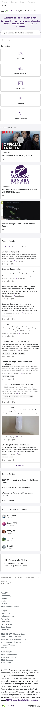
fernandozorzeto (7, 313)
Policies (4, 604)
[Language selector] (20, 11)
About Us (5, 593)
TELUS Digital (6, 652)
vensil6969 (5, 333)
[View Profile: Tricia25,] (4, 539)
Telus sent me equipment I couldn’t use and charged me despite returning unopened (19, 287)
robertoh (4, 350)
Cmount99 (5, 454)
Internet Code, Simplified (11, 637)
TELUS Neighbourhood (9, 40)
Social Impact (6, 6)
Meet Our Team (8, 501)
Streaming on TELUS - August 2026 (17, 155)
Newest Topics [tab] (16, 247)
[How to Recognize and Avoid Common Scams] (20, 210)
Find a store (5, 619)
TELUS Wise (6, 663)
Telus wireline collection (11, 269)
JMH (3, 261)
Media (3, 601)
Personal (4, 2)
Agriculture (31, 2)
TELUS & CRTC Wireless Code (13, 639)
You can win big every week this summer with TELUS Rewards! (19, 190)
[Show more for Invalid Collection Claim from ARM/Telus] (12, 399)
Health (22, 2)
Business (14, 2)
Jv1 (3, 296)
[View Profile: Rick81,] (4, 547)
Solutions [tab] (25, 247)
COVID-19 (5, 630)
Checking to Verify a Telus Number (16, 445)
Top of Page (18, 577)
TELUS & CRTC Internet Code (13, 634)
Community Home (6, 577)
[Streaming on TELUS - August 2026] (20, 140)
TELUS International (9, 655)
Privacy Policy (29, 577)
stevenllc (4, 278)
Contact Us (5, 613)
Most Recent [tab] (6, 247)
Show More (21, 465)
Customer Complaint (10, 252)
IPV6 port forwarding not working (15, 341)
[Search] (25, 11)
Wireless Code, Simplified (11, 642)
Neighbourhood (7, 616)
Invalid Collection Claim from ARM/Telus (18, 384)
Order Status (6, 627)
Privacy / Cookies (8, 645)
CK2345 (4, 393)
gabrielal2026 (6, 373)
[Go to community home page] (11, 11)
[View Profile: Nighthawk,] (4, 516)
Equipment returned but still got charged (18, 304)
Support (4, 611)
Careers (4, 598)
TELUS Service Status (10, 606)
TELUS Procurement (9, 657)
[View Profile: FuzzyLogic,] (4, 532)
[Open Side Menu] (2, 10)
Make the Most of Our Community (16, 487)
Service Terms (6, 624)
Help (38, 577)
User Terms (5, 622)
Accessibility (6, 596)
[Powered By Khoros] (20, 583)
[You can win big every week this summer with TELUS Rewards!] (20, 174)
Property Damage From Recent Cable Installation (17, 363)
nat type (5, 324)
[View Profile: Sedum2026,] (4, 524)
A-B (3, 159)
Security (4, 648)
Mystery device (8, 407)
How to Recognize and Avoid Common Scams (18, 224)
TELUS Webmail (7, 660)
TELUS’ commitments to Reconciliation (22, 700)
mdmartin (5, 437)
